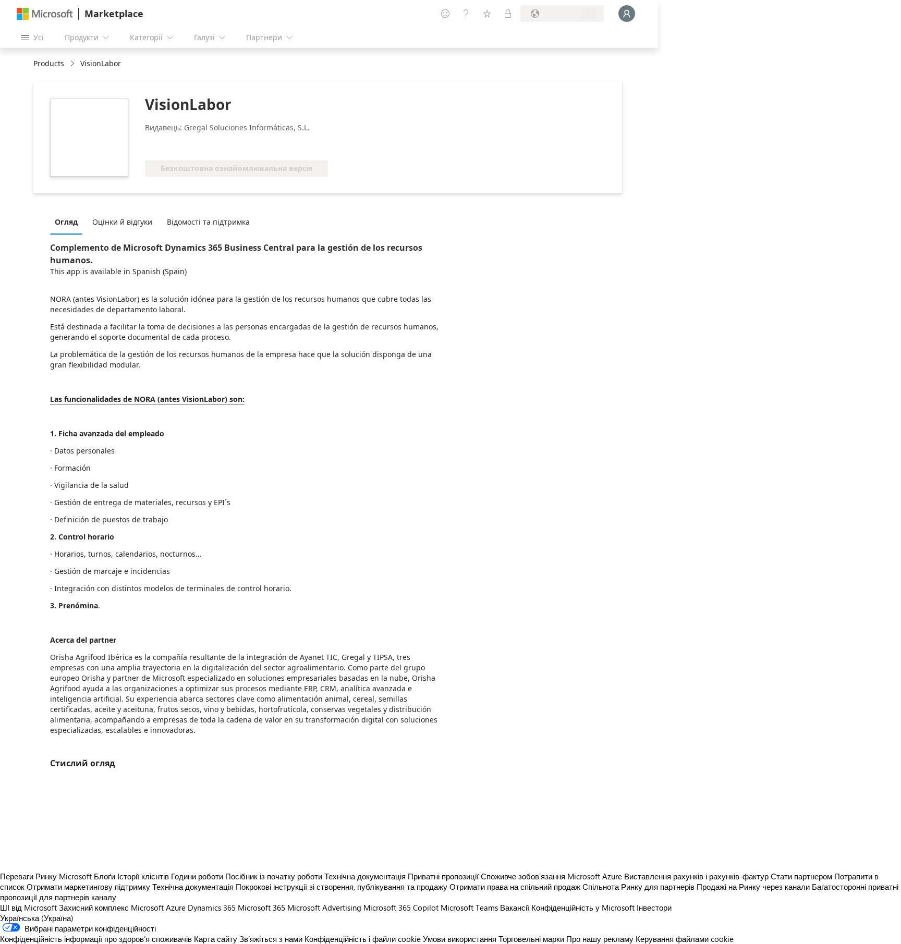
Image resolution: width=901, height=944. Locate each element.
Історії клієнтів (143, 876)
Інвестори (654, 907)
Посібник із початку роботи (273, 876)
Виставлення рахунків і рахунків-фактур (696, 876)
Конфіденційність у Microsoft (583, 907)
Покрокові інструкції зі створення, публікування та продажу (341, 886)
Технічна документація (365, 876)
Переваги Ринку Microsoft (46, 876)
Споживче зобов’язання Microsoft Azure (552, 876)
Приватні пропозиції (443, 876)
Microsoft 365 (261, 907)
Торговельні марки (531, 939)
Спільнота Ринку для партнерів (638, 886)
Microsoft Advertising (324, 907)
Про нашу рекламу (600, 939)
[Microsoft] (45, 14)
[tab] (69, 221)
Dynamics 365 (212, 907)
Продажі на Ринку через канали (753, 886)
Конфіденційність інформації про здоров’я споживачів (96, 939)
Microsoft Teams (469, 907)
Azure (176, 907)
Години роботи (197, 876)
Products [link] (48, 63)
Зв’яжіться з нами (270, 939)
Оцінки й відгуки (122, 222)
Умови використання (459, 939)
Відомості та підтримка (208, 222)
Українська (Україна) (37, 918)
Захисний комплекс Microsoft (111, 907)
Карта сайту (215, 939)
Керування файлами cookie (685, 939)
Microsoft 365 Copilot (401, 907)
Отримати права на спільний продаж (514, 886)
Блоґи (104, 876)
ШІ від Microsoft (28, 907)
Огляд (66, 222)
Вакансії (514, 907)
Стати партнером (801, 876)
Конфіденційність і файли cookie (363, 939)
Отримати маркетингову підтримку (88, 886)
